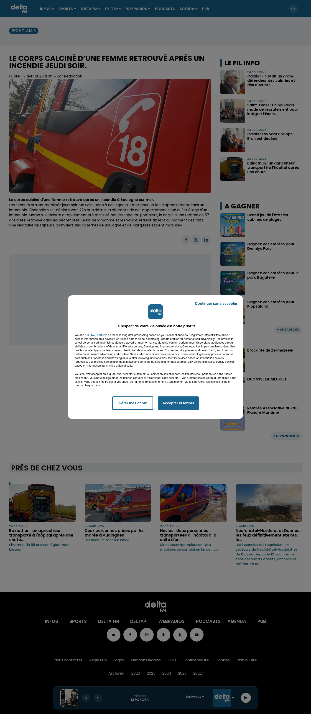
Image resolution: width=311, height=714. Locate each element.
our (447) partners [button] (96, 335)
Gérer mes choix (133, 403)
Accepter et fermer (178, 403)
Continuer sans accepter (216, 303)
